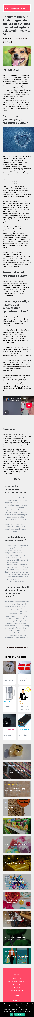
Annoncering (17, 1000)
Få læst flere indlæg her (17, 648)
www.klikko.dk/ (19, 990)
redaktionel (7, 42)
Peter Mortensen (22, 39)
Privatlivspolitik (19, 1014)
